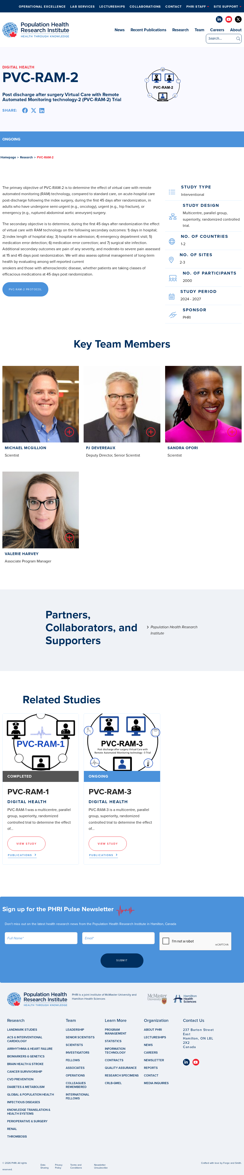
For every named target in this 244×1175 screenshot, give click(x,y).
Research (180, 29)
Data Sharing (45, 1166)
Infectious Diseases (23, 1102)
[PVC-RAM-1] (41, 742)
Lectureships (112, 7)
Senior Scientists (80, 1037)
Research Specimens (122, 1075)
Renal (12, 1129)
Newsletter (154, 1060)
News (120, 29)
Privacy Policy (58, 1166)
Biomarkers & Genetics (26, 1056)
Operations (75, 1075)
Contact (173, 7)
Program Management (116, 1031)
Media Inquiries (156, 1083)
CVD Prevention (20, 1079)
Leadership (75, 1030)
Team (199, 29)
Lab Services (82, 7)
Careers (217, 29)
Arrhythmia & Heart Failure (30, 1049)
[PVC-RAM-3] (122, 742)
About (236, 29)
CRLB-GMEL (113, 1083)
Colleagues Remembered (76, 1085)
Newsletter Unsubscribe (101, 1166)
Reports (151, 1068)
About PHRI (153, 1030)
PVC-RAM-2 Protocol (25, 289)
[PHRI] (35, 35)
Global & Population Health (30, 1095)
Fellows (73, 1060)
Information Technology (115, 1051)
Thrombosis (17, 1137)
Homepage (8, 157)
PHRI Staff (196, 7)
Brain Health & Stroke (25, 1064)
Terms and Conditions (76, 1166)
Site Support (226, 7)
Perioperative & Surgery (27, 1121)
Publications (20, 855)
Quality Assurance (121, 1068)
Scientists (74, 1045)
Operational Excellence (42, 7)
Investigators (77, 1053)
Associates (75, 1068)
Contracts (114, 1060)
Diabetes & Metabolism (26, 1087)
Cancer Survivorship (24, 1072)
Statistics (113, 1041)
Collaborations (145, 7)
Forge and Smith (232, 1163)
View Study (26, 843)
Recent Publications (148, 29)
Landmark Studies (22, 1030)
